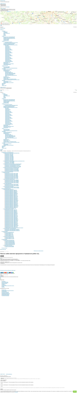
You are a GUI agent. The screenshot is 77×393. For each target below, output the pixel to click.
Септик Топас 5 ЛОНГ (8, 49)
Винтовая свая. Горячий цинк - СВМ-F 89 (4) (11, 199)
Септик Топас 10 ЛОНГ (8, 60)
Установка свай (6, 65)
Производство (5, 31)
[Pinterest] (5, 272)
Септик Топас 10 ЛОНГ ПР (9, 61)
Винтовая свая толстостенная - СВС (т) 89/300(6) (12, 180)
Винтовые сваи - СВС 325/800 (9, 160)
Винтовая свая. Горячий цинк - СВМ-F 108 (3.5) (11, 200)
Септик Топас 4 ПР (7, 109)
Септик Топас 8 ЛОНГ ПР (8, 55)
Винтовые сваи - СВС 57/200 (9, 153)
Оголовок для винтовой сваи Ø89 (9, 242)
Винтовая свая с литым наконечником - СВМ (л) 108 (12, 230)
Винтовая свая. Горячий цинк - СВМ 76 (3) (11, 190)
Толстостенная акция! (7, 66)
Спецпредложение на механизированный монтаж (10, 130)
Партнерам (3, 80)
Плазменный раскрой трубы (6, 293)
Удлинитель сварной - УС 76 (9, 233)
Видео (4, 96)
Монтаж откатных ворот (7, 62)
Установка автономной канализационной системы (10, 44)
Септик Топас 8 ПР (7, 54)
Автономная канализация (5, 295)
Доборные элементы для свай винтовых (10, 208)
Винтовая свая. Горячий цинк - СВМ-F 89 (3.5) (11, 198)
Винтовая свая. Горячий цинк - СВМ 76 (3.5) (11, 191)
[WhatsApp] (13, 272)
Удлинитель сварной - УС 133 (9, 235)
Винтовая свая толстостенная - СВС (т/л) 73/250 (11, 184)
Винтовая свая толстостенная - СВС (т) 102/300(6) (12, 181)
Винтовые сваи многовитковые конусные (9, 38)
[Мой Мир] (3, 272)
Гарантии (3, 284)
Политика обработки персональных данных (8, 285)
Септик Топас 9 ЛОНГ (8, 120)
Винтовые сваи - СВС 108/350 (9, 157)
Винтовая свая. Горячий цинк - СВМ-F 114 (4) (11, 201)
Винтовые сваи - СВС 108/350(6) (9, 162)
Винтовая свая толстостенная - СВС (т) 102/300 (11, 176)
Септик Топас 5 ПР (7, 48)
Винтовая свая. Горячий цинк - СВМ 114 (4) (11, 194)
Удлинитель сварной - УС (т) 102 (9, 238)
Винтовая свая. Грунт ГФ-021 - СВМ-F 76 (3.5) (11, 216)
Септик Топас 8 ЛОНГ (8, 117)
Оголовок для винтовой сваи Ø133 (10, 243)
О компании (3, 93)
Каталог (3, 98)
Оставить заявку (4, 85)
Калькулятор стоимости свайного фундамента (11, 42)
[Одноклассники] (4, 272)
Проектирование (6, 125)
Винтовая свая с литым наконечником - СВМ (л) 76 (12, 229)
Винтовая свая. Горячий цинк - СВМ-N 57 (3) (11, 202)
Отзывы (5, 34)
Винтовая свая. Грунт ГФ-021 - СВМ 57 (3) (11, 209)
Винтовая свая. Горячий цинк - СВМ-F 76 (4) (11, 197)
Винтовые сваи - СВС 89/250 (9, 155)
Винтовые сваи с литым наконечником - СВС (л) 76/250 (12, 164)
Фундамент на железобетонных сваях (9, 106)
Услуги (3, 41)
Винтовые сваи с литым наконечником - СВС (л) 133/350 (13, 166)
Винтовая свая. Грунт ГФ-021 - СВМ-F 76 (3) (11, 215)
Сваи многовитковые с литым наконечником (10, 228)
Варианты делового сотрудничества (8, 82)
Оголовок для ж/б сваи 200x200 (9, 246)
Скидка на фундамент (7, 67)
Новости (5, 35)
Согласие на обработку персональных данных (10, 141)
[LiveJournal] (1, 272)
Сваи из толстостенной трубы (9, 74)
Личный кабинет (6, 144)
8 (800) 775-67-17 (3, 3)
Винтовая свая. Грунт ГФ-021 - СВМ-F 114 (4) (11, 221)
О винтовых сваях (6, 133)
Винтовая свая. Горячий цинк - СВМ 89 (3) (11, 192)
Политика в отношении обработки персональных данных (11, 79)
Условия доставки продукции (8, 69)
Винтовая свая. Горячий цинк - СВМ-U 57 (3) (11, 206)
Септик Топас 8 (7, 53)
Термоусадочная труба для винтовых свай (11, 75)
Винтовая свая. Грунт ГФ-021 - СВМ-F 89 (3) (11, 217)
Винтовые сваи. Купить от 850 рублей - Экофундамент (7, 270)
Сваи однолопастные (6, 172)
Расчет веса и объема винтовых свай (10, 135)
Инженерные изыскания (5, 292)
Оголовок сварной (6, 39)
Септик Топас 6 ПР (7, 51)
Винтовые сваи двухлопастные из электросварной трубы (11, 167)
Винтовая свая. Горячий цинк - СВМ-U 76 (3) (11, 207)
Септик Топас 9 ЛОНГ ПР (8, 58)
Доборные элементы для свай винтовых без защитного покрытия (14, 227)
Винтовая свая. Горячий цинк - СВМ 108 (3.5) (11, 193)
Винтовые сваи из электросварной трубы (9, 99)
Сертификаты (5, 32)
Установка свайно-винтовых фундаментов (8, 290)
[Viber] (10, 272)
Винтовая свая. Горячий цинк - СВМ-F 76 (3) (11, 195)
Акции (3, 128)
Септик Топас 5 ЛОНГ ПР (8, 112)
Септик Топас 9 (7, 56)
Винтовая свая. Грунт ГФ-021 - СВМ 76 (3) (11, 210)
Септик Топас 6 (7, 50)
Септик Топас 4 (7, 46)
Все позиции (7, 45)
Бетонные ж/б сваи (6, 40)
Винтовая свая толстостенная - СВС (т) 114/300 (11, 177)
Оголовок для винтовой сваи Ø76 (9, 241)
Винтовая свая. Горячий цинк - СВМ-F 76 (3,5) (11, 196)
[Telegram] (8, 272)
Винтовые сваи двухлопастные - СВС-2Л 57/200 (11, 168)
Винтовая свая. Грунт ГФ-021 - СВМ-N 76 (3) (11, 222)
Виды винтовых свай (8, 71)
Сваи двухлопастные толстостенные (9, 186)
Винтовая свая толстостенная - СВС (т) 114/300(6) (12, 182)
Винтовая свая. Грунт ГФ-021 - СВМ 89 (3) (11, 211)
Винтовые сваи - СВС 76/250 (9, 154)
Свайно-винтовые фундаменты (8, 104)
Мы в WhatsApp (3, 8)
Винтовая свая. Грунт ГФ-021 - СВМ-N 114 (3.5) (11, 225)
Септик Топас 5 (7, 47)
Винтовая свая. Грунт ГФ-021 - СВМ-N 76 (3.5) (11, 223)
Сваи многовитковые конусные (6, 188)
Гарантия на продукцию (7, 77)
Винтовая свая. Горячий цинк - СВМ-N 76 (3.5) (11, 203)
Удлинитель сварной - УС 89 (9, 234)
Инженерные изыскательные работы (9, 63)
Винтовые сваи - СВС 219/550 (9, 159)
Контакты (3, 146)
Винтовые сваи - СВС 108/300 (9, 156)
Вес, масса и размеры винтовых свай (10, 136)
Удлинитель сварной (6, 101)
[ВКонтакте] (12, 272)
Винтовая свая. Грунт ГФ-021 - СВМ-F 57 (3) (11, 214)
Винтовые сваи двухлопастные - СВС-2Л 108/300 (12, 170)
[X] (9, 272)
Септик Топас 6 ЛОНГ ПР (8, 52)
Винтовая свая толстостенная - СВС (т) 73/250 (11, 173)
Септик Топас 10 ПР (8, 122)
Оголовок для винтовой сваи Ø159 (10, 244)
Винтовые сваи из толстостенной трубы (9, 37)
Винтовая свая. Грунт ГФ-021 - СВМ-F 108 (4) (11, 220)
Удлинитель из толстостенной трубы (9, 236)
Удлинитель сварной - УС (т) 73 (9, 237)
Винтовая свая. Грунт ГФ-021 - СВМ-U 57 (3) (11, 226)
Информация (3, 68)
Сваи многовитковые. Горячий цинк (9, 189)
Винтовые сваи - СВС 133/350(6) (9, 163)
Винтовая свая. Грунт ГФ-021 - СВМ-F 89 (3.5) (11, 218)
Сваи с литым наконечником (7, 183)
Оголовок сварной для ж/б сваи (8, 245)
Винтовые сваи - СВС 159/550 (9, 158)
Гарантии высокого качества (7, 143)
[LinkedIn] (0, 272)
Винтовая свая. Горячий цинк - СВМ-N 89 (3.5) (11, 205)
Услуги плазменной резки (7, 64)
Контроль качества (6, 76)
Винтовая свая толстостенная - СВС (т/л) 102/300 (12, 185)
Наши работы (4, 83)
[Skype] (7, 272)
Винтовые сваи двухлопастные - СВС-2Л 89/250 (11, 169)
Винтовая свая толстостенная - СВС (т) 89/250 (11, 174)
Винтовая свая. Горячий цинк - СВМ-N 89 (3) (11, 204)
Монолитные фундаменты (5, 294)
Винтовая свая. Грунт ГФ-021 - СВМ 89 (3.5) (11, 212)
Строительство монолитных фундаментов (9, 43)
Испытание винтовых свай (9, 72)
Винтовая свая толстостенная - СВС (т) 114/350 (11, 178)
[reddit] (6, 272)
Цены (2, 84)
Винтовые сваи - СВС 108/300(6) (9, 161)
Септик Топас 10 (7, 59)
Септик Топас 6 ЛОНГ (8, 114)
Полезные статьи (6, 78)
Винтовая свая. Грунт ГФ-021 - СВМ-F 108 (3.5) (11, 219)
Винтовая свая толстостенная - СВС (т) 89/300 (11, 175)
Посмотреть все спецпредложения (38, 250)
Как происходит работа (7, 70)
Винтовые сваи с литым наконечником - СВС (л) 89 (12, 165)
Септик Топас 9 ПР (7, 57)
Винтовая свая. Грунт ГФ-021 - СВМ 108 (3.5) (11, 213)
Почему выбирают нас (7, 33)
